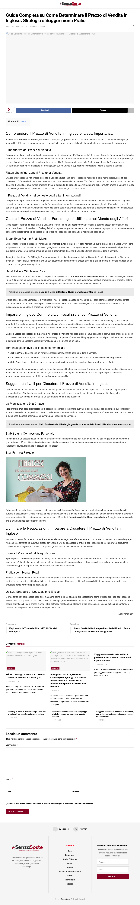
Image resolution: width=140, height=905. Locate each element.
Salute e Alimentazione (70, 871)
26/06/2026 (55, 690)
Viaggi (70, 883)
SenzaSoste (65, 899)
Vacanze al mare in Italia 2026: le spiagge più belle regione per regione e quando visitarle (69, 714)
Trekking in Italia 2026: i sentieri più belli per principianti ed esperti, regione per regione (27, 712)
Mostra (23, 121)
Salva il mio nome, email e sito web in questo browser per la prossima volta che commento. (51, 803)
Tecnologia (70, 879)
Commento (12, 744)
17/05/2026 (13, 717)
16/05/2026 (57, 720)
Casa (70, 851)
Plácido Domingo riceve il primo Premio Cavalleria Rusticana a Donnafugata (25, 676)
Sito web (76, 791)
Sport (69, 875)
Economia (70, 855)
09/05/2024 (10, 26)
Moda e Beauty (70, 859)
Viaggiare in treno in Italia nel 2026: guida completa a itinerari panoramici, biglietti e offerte (112, 657)
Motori (70, 867)
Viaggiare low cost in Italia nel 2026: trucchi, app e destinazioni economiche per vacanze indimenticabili (115, 714)
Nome (9, 779)
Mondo (20, 26)
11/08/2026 (11, 681)
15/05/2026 (101, 720)
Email (9, 791)
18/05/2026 (99, 664)
